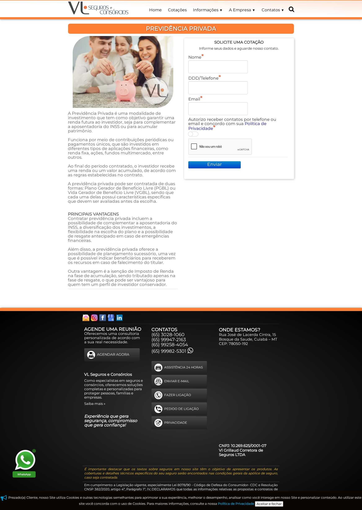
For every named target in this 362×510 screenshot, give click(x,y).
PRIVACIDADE (175, 422)
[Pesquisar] (290, 9)
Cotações (177, 9)
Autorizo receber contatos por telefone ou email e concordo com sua (232, 123)
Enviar (214, 164)
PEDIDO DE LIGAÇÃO (181, 409)
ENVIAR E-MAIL (176, 381)
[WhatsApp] (25, 459)
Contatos (273, 9)
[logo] (98, 8)
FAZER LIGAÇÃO (177, 395)
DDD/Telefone (203, 78)
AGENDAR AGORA (113, 354)
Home (155, 9)
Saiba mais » (94, 404)
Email (194, 99)
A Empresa (242, 9)
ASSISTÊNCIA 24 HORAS (183, 367)
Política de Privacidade (236, 504)
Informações (208, 9)
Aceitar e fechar (269, 504)
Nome (194, 57)
